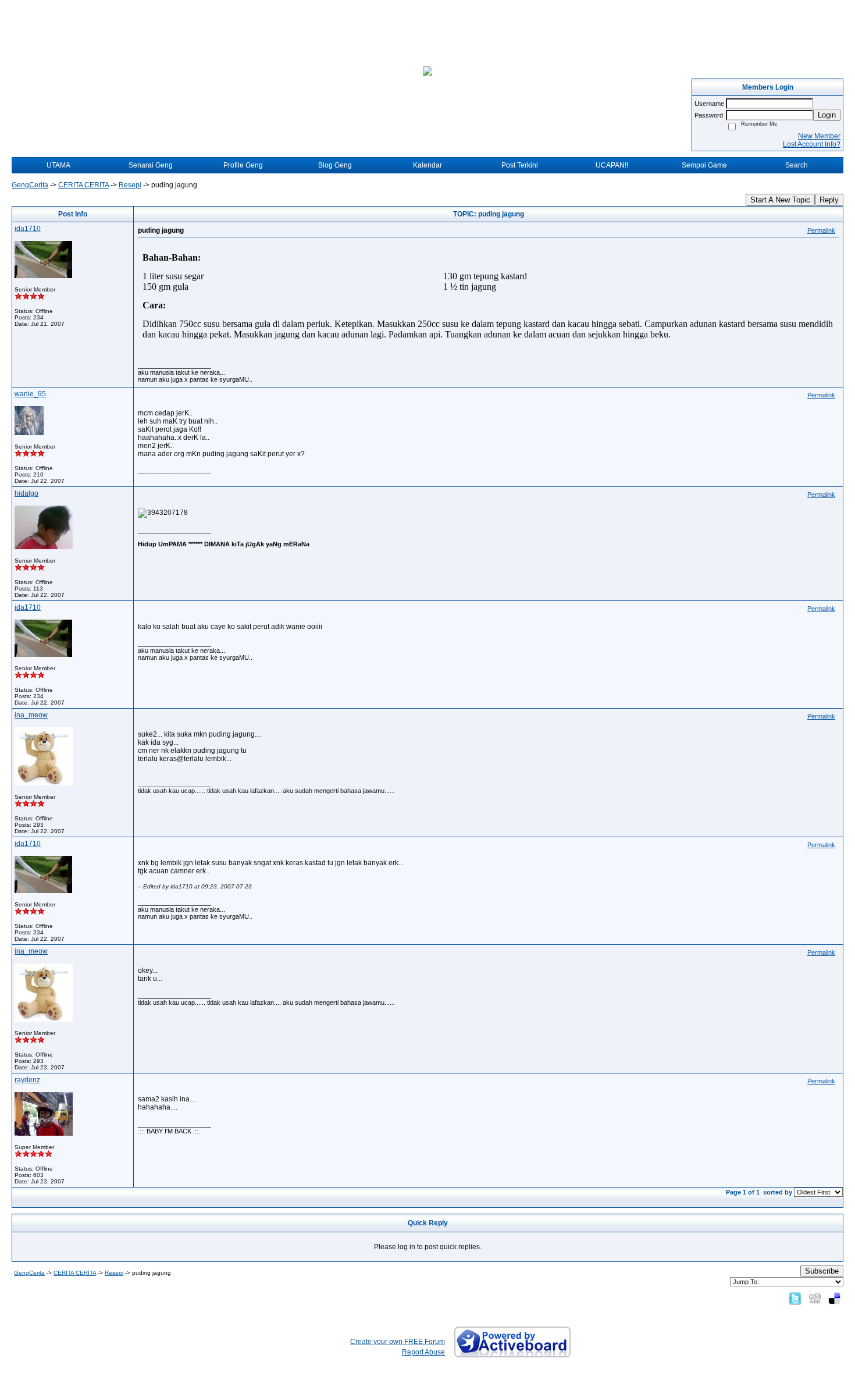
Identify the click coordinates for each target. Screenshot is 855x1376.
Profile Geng (243, 165)
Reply (829, 199)
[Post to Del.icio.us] (834, 1298)
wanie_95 (30, 394)
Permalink (821, 230)
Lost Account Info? (811, 144)
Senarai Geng (151, 165)
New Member (819, 136)
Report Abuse (423, 1352)
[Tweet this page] (795, 1298)
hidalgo (26, 493)
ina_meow (31, 715)
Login (827, 115)
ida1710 (28, 229)
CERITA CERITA (83, 185)
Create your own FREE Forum (397, 1342)
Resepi (130, 185)
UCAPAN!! (612, 165)
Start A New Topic (780, 199)
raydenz (27, 1080)
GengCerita (30, 185)
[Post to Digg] (815, 1298)
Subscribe (822, 1271)
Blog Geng (335, 165)
